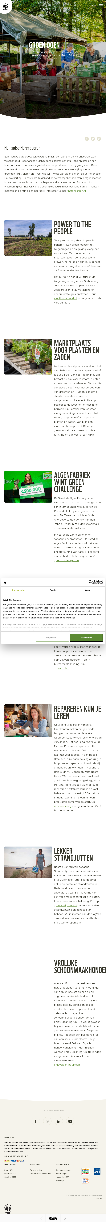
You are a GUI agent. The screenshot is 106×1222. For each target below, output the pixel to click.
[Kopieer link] (99, 139)
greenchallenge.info (66, 560)
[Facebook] (36, 1121)
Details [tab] (53, 590)
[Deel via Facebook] (87, 139)
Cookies (99, 1198)
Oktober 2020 (10, 1177)
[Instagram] (47, 1121)
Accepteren (86, 637)
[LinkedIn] (59, 1121)
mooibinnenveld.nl (65, 298)
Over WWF (35, 1165)
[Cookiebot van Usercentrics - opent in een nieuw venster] (91, 582)
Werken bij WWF (62, 1177)
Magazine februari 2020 (16, 19)
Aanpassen (51, 637)
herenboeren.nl (77, 190)
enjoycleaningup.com (67, 1064)
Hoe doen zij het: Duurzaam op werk (41, 1218)
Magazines (10, 1165)
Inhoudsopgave (53, 1218)
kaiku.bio (63, 668)
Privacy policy (36, 1170)
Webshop (60, 1180)
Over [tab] (87, 590)
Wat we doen (62, 1165)
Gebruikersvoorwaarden (40, 1174)
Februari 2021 (10, 1174)
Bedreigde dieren (63, 1170)
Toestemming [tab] (18, 590)
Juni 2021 (8, 1170)
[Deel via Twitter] (93, 139)
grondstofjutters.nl (65, 905)
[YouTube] (70, 1121)
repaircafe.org (63, 806)
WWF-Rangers (61, 1174)
